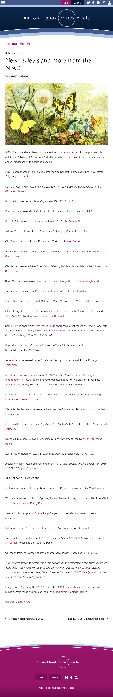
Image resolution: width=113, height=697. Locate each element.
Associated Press (88, 311)
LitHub (25, 176)
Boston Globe (76, 221)
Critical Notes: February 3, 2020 (26, 618)
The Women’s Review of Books (88, 301)
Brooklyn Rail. (79, 291)
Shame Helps (42, 513)
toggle (3, 2)
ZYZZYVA (33, 350)
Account (109, 2)
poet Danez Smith (45, 326)
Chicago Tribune (14, 191)
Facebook (71, 677)
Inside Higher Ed (89, 281)
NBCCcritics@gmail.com (87, 572)
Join (66, 2)
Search (103, 2)
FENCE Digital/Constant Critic (26, 468)
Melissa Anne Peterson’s (64, 330)
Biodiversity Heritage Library (70, 592)
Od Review (91, 553)
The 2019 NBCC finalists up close (86, 618)
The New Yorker (69, 201)
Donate (77, 2)
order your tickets (70, 152)
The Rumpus (96, 488)
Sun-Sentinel (56, 316)
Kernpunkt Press (88, 528)
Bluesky (66, 677)
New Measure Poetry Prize (28, 503)
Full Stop (89, 453)
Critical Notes (17, 43)
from (26, 587)
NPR (89, 211)
